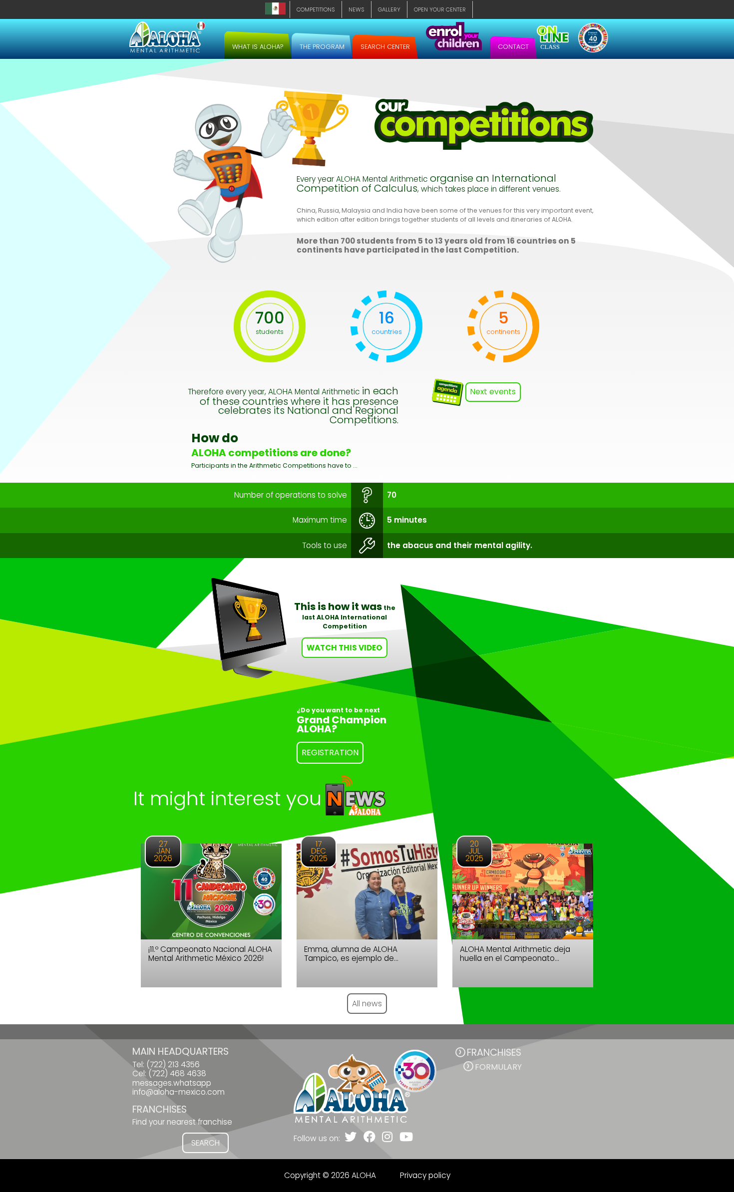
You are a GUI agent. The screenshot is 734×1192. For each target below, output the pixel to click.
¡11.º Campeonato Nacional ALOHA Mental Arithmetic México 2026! (210, 954)
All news (367, 1003)
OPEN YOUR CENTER (440, 9)
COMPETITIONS (316, 9)
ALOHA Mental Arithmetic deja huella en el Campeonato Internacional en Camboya (515, 954)
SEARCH (205, 1143)
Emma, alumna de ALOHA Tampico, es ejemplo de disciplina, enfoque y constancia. (364, 954)
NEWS (357, 9)
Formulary (498, 1067)
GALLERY (389, 9)
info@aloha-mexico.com (178, 1092)
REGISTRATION (330, 752)
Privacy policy (425, 1175)
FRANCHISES (494, 1052)
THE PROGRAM (322, 46)
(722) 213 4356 (173, 1064)
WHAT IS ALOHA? (258, 46)
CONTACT (513, 46)
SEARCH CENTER (385, 46)
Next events (493, 391)
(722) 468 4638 (177, 1073)
